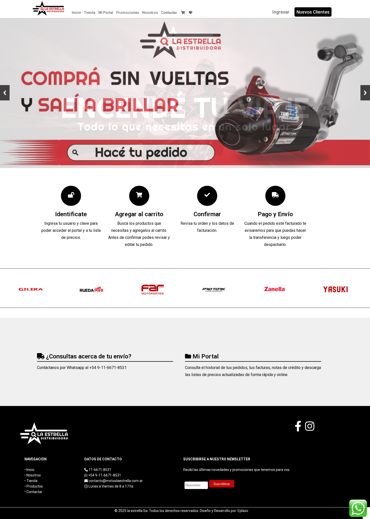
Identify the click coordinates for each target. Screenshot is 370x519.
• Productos (33, 486)
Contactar (169, 13)
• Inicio (29, 470)
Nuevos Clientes (313, 12)
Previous (5, 92)
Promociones (127, 13)
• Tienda (31, 481)
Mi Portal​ (105, 13)
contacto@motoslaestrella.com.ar (116, 481)
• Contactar (33, 492)
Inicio (76, 13)
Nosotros (150, 13)
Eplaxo (243, 511)
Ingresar (280, 12)
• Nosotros (32, 475)
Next (365, 92)
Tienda (89, 13)
